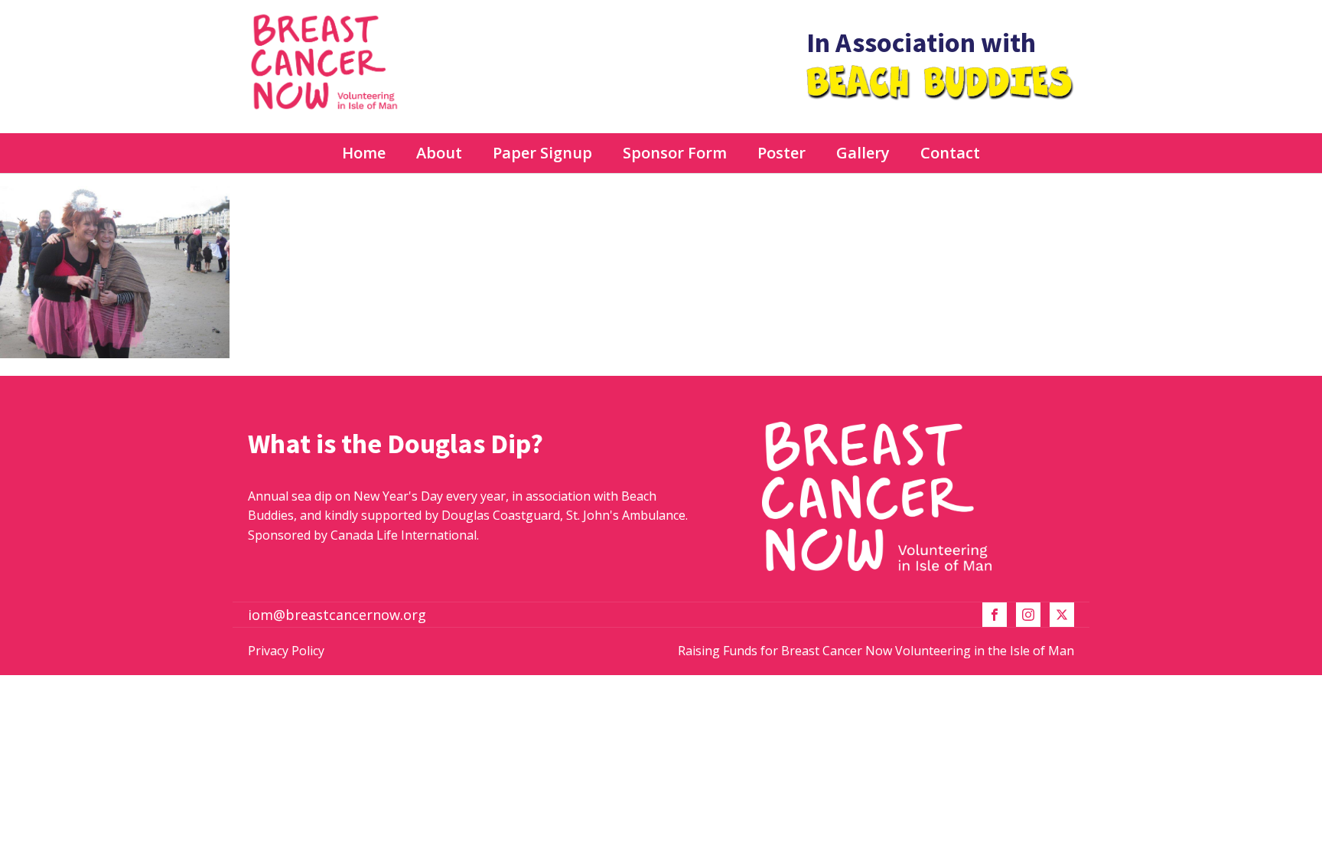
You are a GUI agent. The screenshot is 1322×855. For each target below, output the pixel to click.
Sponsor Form (675, 152)
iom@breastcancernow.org (337, 614)
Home (364, 152)
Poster (781, 152)
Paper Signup (542, 152)
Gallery (863, 152)
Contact (950, 152)
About (439, 152)
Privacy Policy (286, 650)
